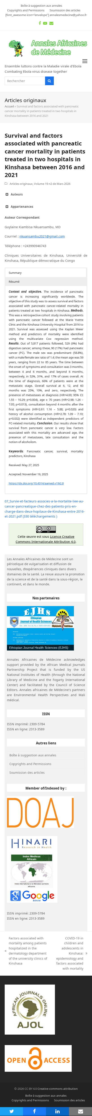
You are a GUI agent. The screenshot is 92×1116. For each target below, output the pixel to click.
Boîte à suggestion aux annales (32, 755)
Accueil (9, 106)
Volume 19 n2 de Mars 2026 (52, 184)
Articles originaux (21, 184)
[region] (40, 628)
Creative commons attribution (58, 1089)
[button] (84, 61)
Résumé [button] (14, 282)
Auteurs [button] (17, 194)
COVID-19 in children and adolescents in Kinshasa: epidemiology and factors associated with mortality (68, 953)
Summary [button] (15, 273)
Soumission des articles (27, 772)
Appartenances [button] (22, 207)
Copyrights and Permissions (30, 764)
